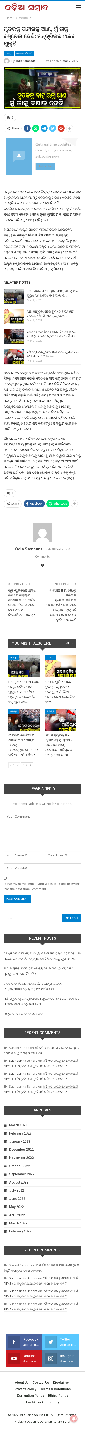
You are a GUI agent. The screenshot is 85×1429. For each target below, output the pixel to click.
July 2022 (16, 1190)
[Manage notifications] (74, 1418)
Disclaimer (61, 1382)
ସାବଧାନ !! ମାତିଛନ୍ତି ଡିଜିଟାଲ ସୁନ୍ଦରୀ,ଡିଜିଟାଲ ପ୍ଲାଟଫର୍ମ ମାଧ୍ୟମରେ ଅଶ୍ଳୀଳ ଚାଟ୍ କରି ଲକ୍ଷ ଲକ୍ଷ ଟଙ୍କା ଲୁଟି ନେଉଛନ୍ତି (61, 605)
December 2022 (21, 1149)
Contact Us (41, 1382)
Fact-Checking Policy (42, 1402)
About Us (22, 1382)
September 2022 (21, 1174)
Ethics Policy (58, 1396)
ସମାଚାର (9, 53)
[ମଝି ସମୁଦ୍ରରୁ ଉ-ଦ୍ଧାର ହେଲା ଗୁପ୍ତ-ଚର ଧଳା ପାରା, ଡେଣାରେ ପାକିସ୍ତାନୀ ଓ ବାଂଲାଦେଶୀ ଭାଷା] (14, 356)
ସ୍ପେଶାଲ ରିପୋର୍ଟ (24, 53)
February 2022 (20, 1231)
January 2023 (19, 1141)
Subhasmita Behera (23, 1060)
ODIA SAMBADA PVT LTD (53, 1422)
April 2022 (17, 1215)
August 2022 (18, 1182)
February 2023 (20, 1133)
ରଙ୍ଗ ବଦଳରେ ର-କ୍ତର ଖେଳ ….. (26, 1014)
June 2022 (17, 1199)
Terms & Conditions (55, 1389)
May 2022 (16, 1207)
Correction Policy (30, 1396)
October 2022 (19, 1166)
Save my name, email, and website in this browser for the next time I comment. (42, 886)
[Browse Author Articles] (42, 532)
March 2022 (18, 1223)
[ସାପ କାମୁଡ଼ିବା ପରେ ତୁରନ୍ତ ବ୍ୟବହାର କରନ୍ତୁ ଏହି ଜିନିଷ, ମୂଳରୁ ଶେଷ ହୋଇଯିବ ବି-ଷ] (14, 316)
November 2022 (21, 1158)
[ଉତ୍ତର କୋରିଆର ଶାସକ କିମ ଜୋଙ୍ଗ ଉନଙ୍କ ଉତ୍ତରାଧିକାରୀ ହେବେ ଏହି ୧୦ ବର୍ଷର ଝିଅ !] (14, 337)
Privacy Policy (25, 1389)
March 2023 (18, 1125)
